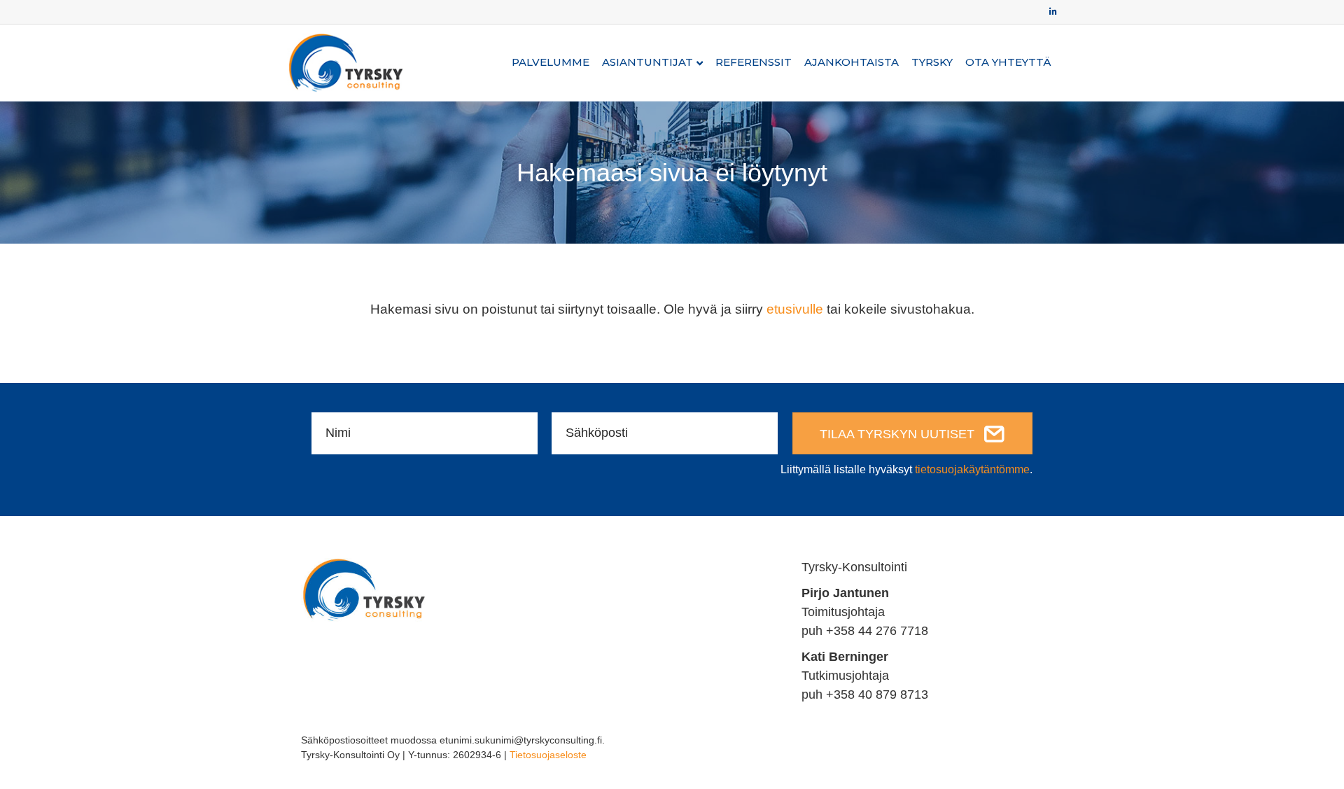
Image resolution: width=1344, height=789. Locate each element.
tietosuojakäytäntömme (972, 469)
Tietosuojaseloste (548, 754)
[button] (912, 433)
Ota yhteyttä (1008, 62)
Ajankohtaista (851, 62)
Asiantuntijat (647, 62)
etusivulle (794, 309)
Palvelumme (550, 62)
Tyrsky (932, 62)
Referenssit (753, 62)
